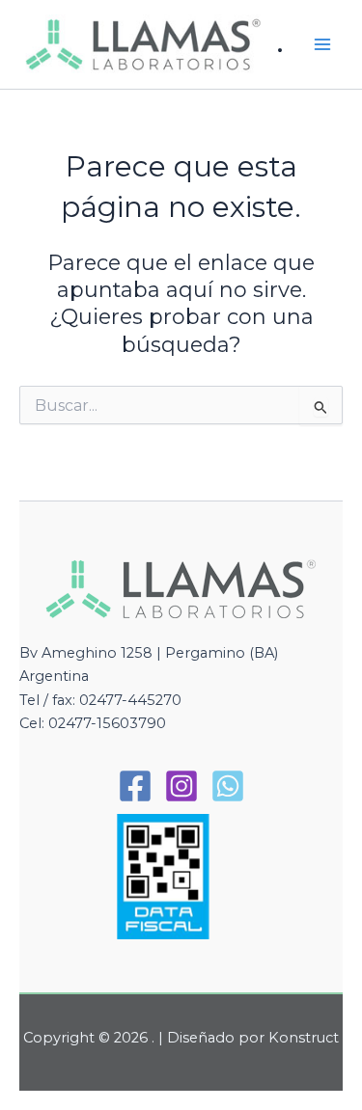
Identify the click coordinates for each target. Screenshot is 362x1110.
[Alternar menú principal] (322, 44)
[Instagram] (181, 786)
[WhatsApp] (227, 786)
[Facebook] (135, 786)
